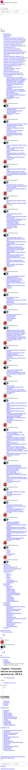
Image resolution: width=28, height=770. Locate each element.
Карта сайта (11, 758)
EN (4, 634)
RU (2, 649)
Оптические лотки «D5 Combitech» (15, 89)
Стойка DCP (10, 388)
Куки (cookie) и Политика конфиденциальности (13, 756)
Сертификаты (10, 597)
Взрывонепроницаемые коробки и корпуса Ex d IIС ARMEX (15, 538)
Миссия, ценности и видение (14, 609)
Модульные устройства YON (14, 494)
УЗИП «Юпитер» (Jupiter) (13, 113)
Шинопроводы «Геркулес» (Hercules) (16, 437)
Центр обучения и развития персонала (16, 618)
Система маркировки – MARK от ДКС (16, 338)
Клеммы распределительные (14, 314)
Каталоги (9, 587)
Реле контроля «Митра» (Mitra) (14, 260)
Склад (8, 578)
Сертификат (10, 682)
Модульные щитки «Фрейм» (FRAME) (16, 203)
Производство (10, 582)
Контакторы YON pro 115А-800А (15, 511)
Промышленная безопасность (14, 613)
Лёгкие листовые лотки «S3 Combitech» (17, 78)
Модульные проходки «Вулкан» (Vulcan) (17, 123)
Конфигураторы (11, 589)
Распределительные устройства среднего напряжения (15, 432)
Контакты (6, 703)
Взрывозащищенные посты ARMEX (16, 527)
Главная (6, 659)
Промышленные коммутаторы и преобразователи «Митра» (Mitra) (16, 247)
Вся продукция (8, 35)
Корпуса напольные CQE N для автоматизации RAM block (15, 280)
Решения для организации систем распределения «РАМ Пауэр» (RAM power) (16, 440)
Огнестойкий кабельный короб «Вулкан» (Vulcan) (14, 131)
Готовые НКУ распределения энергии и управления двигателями (17, 454)
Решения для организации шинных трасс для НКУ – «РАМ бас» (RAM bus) (17, 447)
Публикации (10, 619)
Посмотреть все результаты (8, 768)
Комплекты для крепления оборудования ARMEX (13, 522)
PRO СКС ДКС (10, 385)
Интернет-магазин (5, 630)
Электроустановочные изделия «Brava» (17, 172)
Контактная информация (13, 610)
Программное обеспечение (13, 593)
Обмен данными (11, 590)
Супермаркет (10, 579)
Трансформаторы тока (12, 442)
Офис (8, 575)
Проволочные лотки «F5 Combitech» (16, 80)
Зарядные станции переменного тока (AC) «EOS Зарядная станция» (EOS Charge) (16, 374)
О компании (7, 605)
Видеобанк (9, 615)
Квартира (9, 574)
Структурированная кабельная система (17, 391)
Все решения (7, 565)
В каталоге (3, 766)
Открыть (3, 4)
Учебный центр (11, 599)
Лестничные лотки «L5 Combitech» (15, 81)
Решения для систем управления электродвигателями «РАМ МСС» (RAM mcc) (17, 451)
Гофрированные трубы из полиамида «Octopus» (13, 222)
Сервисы (9, 595)
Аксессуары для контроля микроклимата (17, 303)
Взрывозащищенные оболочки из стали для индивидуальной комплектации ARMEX (17, 533)
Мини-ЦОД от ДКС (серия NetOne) (16, 389)
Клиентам (6, 661)
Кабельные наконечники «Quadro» (15, 334)
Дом (8, 573)
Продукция (6, 701)
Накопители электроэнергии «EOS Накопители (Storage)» (15, 353)
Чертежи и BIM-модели (13, 601)
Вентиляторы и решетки (13, 297)
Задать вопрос (4, 758)
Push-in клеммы (10, 317)
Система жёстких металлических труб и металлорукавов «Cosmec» (16, 219)
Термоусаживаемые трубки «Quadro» (16, 336)
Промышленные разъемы (13, 97)
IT (4, 635)
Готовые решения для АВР (13, 481)
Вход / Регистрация (7, 632)
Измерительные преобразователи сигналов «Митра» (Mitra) (15, 255)
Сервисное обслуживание (13, 594)
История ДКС (10, 607)
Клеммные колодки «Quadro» (14, 335)
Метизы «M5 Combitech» (13, 93)
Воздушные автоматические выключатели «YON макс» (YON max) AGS (16, 474)
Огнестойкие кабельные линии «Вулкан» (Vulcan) (15, 126)
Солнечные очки (11, 553)
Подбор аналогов (11, 591)
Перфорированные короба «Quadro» (16, 330)
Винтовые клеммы (11, 315)
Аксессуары (10, 319)
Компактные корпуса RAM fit (14, 278)
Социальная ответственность (14, 622)
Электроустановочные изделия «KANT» (17, 174)
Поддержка (7, 585)
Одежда (9, 551)
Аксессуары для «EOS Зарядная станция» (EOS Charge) (15, 370)
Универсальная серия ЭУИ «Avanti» (16, 171)
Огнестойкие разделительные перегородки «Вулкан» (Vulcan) (15, 134)
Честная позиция (11, 623)
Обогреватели (10, 298)
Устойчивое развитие (12, 626)
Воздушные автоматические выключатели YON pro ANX (14, 466)
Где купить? (7, 702)
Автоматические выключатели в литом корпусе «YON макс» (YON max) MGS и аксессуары (17, 478)
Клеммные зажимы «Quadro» (14, 339)
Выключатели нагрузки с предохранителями (13, 471)
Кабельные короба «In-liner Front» (15, 184)
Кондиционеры (10, 302)
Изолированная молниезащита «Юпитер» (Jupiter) (14, 111)
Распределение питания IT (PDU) (15, 387)
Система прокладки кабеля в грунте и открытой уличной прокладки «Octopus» (16, 226)
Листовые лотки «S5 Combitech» (15, 77)
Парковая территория (12, 581)
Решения (6, 705)
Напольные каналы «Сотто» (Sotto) (15, 153)
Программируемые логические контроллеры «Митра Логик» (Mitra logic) (16, 239)
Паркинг (9, 577)
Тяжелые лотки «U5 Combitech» (15, 82)
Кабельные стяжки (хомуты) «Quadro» (16, 332)
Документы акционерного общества (16, 606)
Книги (8, 549)
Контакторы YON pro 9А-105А (14, 504)
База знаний (10, 586)
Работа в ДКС (10, 614)
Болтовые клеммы (11, 318)
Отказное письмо (10, 677)
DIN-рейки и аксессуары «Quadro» (15, 331)
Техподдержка (10, 598)
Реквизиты (9, 621)
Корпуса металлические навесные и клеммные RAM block (16, 276)
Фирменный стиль (11, 617)
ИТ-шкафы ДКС (11, 392)
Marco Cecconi (10, 625)
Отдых (8, 552)
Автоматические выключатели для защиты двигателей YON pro (15, 509)
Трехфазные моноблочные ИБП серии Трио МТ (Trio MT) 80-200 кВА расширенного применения (16, 415)
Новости (9, 611)
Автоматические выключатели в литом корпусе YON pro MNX (17, 468)
